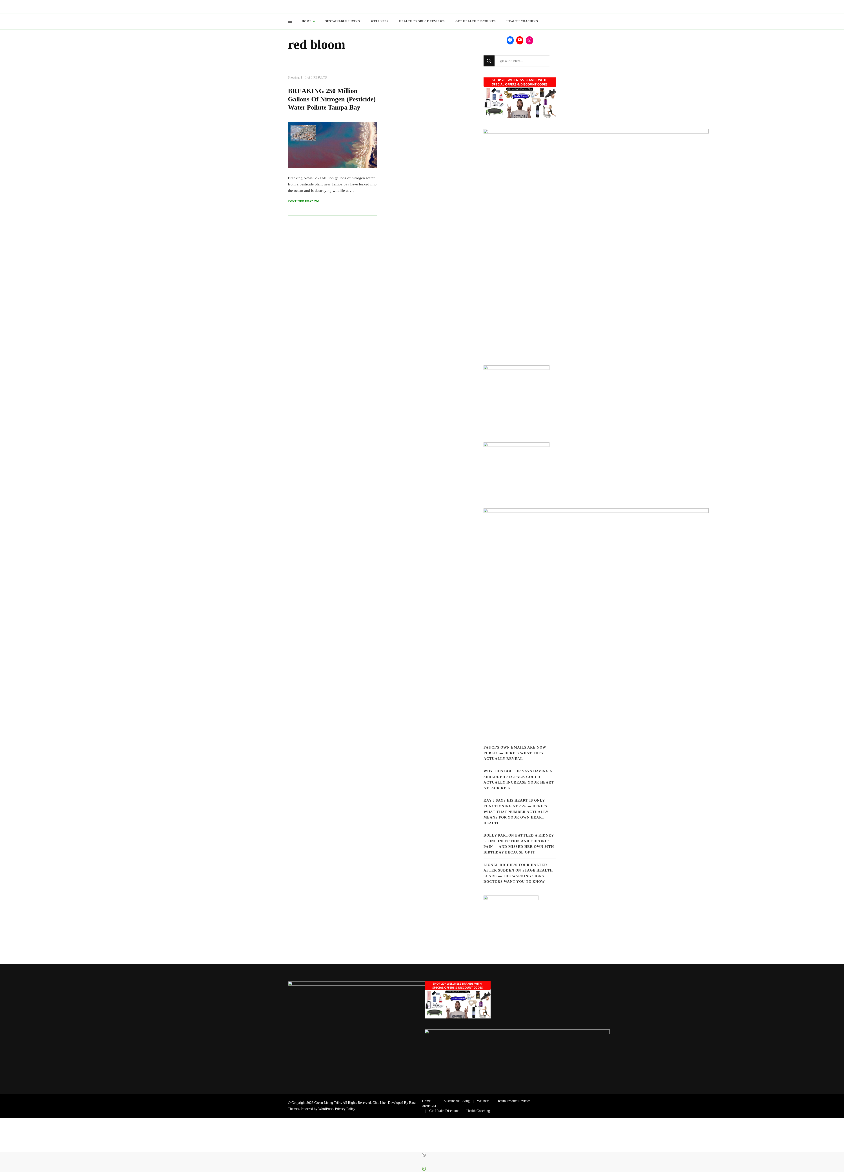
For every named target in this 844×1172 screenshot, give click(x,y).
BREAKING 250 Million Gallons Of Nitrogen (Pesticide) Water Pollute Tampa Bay (332, 99)
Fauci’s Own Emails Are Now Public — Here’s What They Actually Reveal (515, 752)
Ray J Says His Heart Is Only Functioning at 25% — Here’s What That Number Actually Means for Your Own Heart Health (516, 811)
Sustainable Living (342, 21)
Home (307, 21)
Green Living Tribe (327, 1102)
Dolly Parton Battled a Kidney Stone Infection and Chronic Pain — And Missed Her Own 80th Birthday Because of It (519, 843)
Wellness (379, 21)
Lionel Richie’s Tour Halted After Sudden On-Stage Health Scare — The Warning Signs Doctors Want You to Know (518, 873)
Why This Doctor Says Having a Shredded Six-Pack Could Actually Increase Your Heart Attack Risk (519, 779)
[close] (424, 1155)
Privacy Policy (345, 1109)
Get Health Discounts (475, 21)
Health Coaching (522, 21)
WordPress (325, 1109)
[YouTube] (519, 39)
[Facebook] (510, 39)
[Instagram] (529, 39)
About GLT (429, 1106)
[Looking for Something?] (522, 60)
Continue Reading (303, 201)
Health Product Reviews (422, 21)
